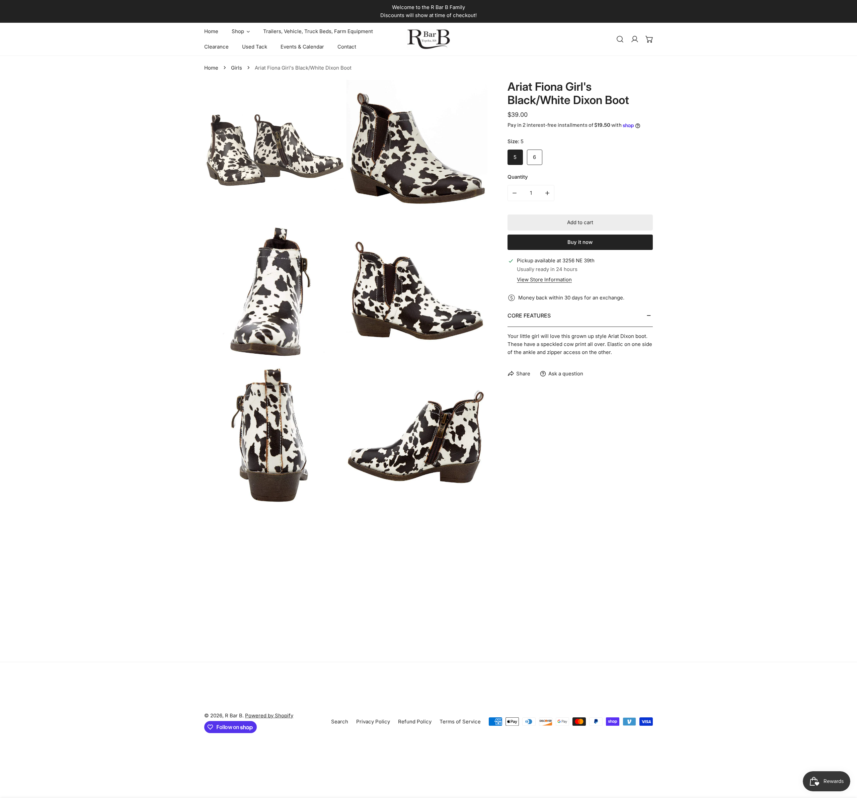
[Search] (620, 39)
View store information (544, 279)
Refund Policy (415, 721)
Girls (236, 68)
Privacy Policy (373, 721)
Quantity (518, 177)
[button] (649, 39)
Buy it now (580, 242)
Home (211, 68)
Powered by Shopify (269, 715)
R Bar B (233, 715)
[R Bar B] (428, 39)
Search (339, 721)
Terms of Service (460, 721)
